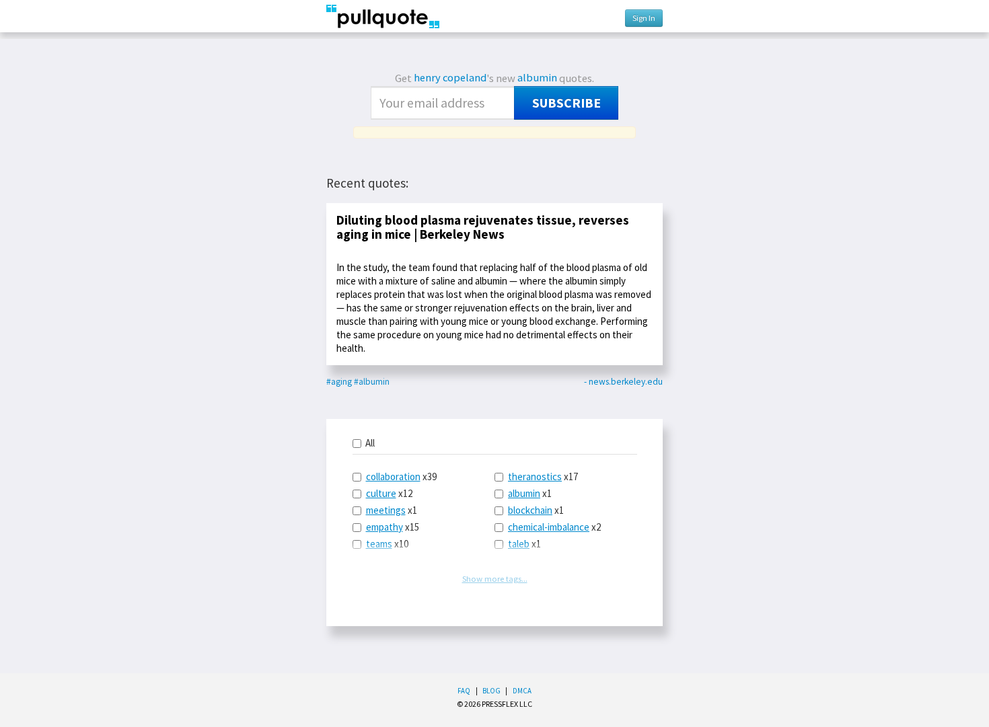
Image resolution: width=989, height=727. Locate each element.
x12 (389, 493)
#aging (339, 381)
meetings (386, 510)
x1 (391, 510)
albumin (537, 78)
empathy (384, 527)
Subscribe (566, 103)
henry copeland (450, 78)
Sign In (643, 18)
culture (381, 493)
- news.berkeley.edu (623, 381)
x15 (392, 527)
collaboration (393, 476)
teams (379, 543)
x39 (401, 476)
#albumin (372, 381)
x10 (387, 543)
